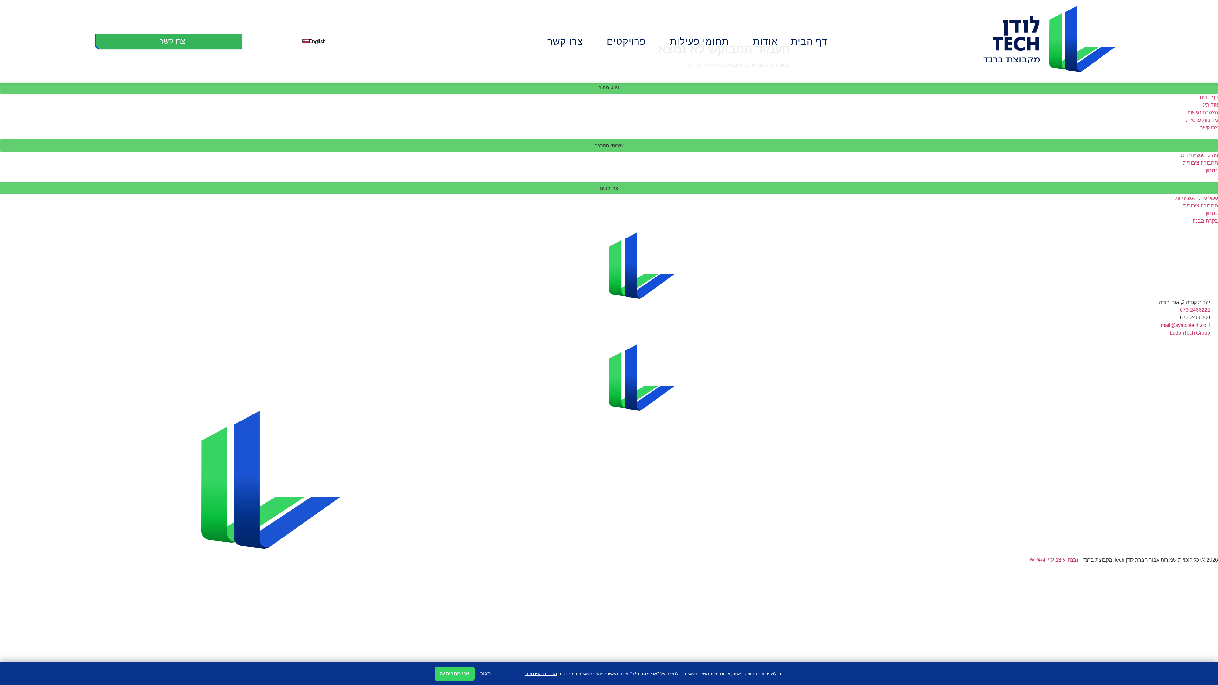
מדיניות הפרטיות (541, 673)
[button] (609, 87)
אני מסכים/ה (454, 673)
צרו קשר (565, 41)
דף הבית (809, 41)
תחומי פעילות (699, 41)
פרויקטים (626, 41)
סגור (485, 673)
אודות (765, 41)
